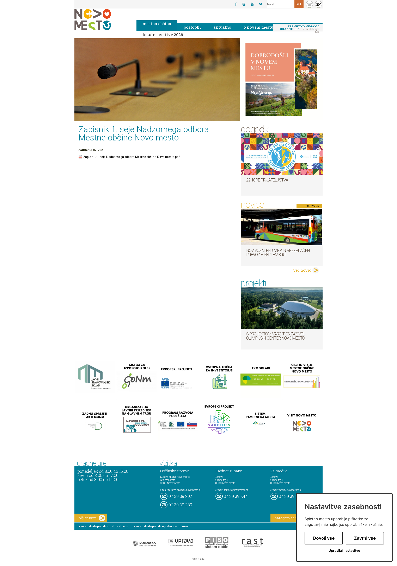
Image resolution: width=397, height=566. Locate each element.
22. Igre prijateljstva (267, 180)
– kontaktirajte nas (299, 27)
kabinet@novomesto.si (236, 489)
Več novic (302, 270)
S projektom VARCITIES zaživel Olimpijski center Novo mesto (275, 336)
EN (318, 4)
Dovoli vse (324, 538)
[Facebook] (236, 4)
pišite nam (88, 517)
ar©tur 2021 (198, 559)
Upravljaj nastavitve (344, 551)
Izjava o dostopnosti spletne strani (103, 526)
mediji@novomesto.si (290, 489)
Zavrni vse (365, 538)
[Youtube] (252, 4)
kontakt (309, 4)
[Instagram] (244, 4)
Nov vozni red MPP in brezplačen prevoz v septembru (278, 252)
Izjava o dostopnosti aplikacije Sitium (160, 526)
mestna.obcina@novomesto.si (184, 489)
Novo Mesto (102, 19)
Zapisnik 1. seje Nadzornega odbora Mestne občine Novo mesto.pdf (131, 157)
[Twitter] (260, 4)
